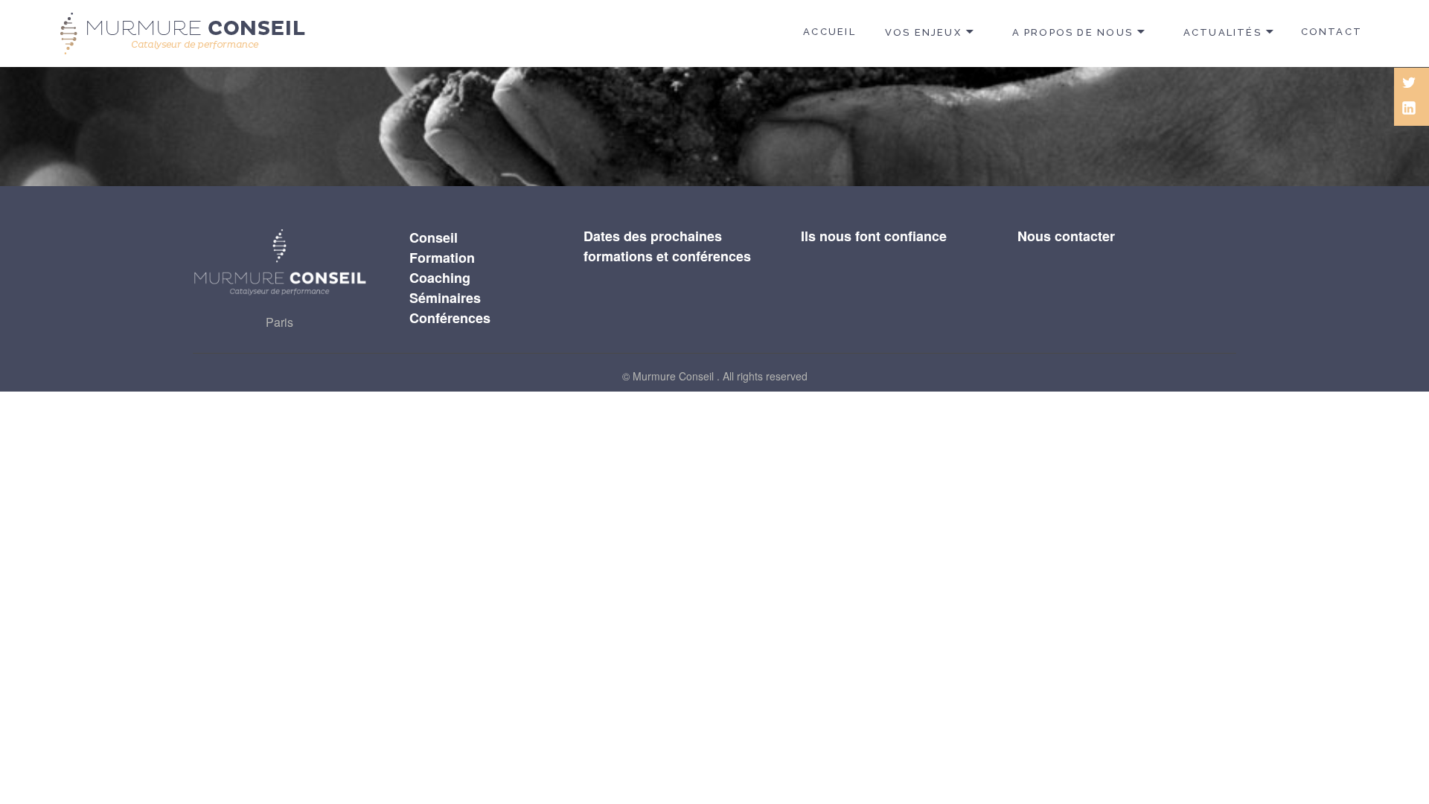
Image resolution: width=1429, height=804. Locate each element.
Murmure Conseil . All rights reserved (720, 375)
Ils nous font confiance (874, 236)
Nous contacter (1066, 236)
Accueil (829, 31)
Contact (1331, 31)
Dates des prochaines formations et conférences (667, 246)
